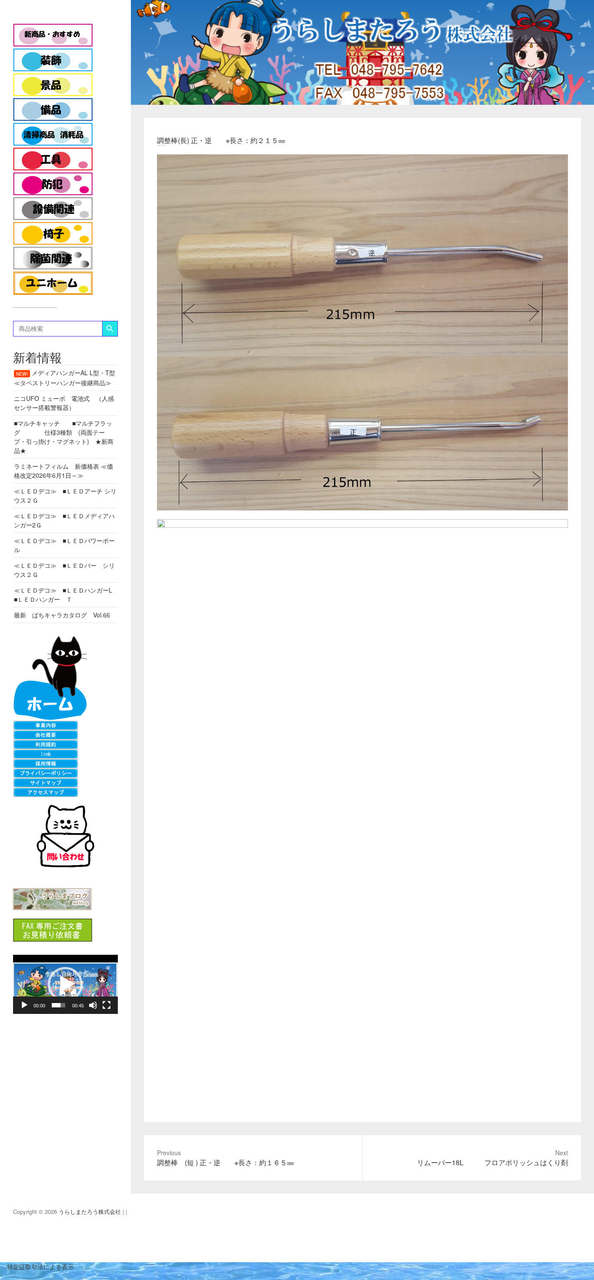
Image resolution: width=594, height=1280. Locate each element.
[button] (65, 984)
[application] (65, 984)
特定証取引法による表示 (37, 1266)
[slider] (58, 1005)
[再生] (24, 1005)
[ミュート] (93, 1005)
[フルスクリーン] (106, 1005)
